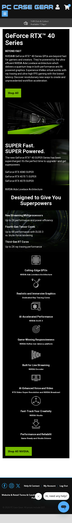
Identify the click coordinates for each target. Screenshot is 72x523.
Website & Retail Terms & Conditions (21, 494)
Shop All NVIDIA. (18, 451)
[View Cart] (66, 7)
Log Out (64, 485)
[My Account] (58, 6)
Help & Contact (31, 485)
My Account (50, 485)
